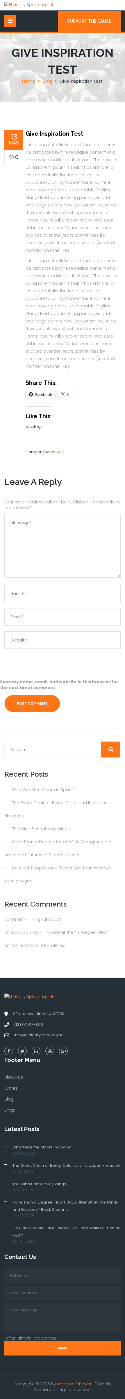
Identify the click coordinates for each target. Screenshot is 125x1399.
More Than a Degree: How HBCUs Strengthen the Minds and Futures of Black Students (65, 1205)
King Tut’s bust (46, 919)
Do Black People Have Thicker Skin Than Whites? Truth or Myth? (65, 1231)
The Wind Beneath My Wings (41, 829)
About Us (13, 1077)
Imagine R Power (74, 1384)
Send (62, 1348)
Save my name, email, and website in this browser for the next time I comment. (59, 685)
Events (11, 1088)
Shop (9, 1110)
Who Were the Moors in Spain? (43, 790)
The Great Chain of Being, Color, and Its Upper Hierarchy (66, 1165)
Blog (47, 81)
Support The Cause (89, 21)
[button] (110, 750)
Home (28, 81)
